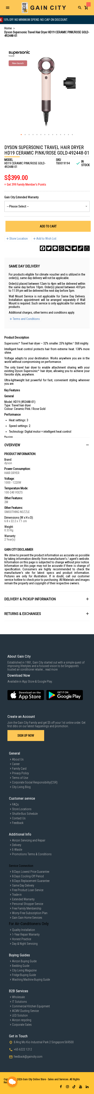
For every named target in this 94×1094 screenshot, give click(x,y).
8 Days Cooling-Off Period (28, 876)
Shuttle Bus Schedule (25, 813)
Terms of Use (20, 778)
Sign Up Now (25, 735)
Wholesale (18, 997)
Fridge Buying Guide (24, 975)
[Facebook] (42, 248)
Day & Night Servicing (25, 943)
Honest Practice (21, 939)
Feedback (17, 823)
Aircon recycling (21, 1020)
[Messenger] (55, 248)
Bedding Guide (20, 966)
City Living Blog (21, 787)
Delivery (16, 845)
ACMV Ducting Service (25, 1011)
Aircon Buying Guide (24, 961)
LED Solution (20, 1015)
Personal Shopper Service (27, 904)
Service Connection (21, 865)
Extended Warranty (23, 899)
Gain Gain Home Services (27, 917)
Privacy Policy (20, 773)
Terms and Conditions (26, 319)
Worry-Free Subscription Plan (29, 913)
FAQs (15, 804)
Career (16, 764)
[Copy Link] (80, 248)
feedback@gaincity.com (28, 1056)
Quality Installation (23, 930)
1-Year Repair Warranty (26, 934)
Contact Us (19, 818)
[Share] (87, 248)
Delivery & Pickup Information (30, 599)
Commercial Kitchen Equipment (31, 1006)
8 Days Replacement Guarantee (30, 881)
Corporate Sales (22, 1024)
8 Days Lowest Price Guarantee (30, 871)
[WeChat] (68, 248)
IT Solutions (19, 1001)
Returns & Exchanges (22, 613)
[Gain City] (44, 7)
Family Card (19, 768)
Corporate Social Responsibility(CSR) (34, 782)
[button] (21, 135)
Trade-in (17, 894)
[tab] (47, 444)
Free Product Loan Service (27, 890)
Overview (12, 445)
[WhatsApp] (61, 248)
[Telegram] (74, 248)
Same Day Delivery (23, 885)
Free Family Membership (26, 908)
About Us (18, 759)
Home (8, 28)
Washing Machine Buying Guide (31, 979)
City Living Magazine (24, 970)
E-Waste (17, 849)
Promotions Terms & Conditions (32, 854)
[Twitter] (49, 248)
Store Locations (21, 809)
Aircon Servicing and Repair (28, 840)
